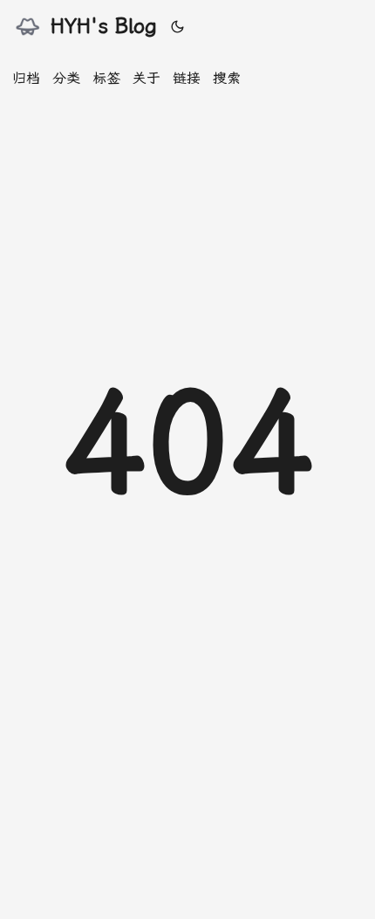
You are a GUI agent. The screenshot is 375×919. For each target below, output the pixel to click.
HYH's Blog (104, 26)
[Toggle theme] (178, 26)
